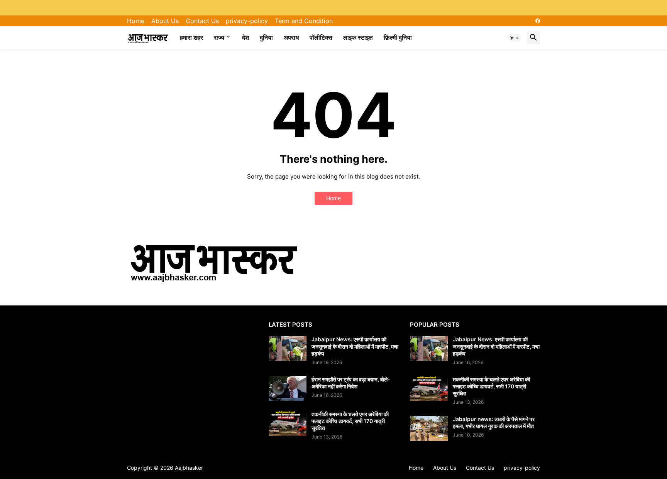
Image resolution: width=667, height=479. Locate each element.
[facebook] (537, 20)
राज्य (219, 37)
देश (245, 37)
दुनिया (266, 37)
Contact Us (202, 21)
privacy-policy (247, 21)
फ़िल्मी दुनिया (398, 37)
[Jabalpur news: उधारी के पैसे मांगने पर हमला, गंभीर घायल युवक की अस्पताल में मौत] (429, 428)
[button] (514, 38)
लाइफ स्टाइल (358, 37)
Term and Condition (304, 21)
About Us (165, 21)
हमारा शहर (191, 37)
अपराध (291, 37)
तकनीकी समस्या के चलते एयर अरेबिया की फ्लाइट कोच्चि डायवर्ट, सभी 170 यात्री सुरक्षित (350, 421)
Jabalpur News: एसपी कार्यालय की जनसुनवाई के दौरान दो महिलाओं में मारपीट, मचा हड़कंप (354, 346)
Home (135, 21)
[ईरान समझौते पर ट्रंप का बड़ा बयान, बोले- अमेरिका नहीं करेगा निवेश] (287, 388)
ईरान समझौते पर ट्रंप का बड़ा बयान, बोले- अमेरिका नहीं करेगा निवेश (350, 383)
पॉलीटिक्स (321, 37)
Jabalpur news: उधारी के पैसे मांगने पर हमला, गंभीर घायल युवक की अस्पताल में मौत (494, 422)
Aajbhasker (189, 467)
